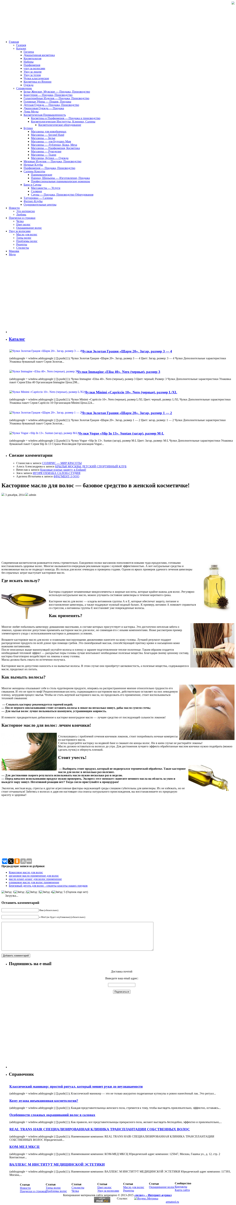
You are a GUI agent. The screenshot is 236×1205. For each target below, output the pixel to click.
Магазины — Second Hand (47, 134)
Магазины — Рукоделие (46, 151)
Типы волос (23, 237)
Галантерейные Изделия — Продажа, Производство (56, 98)
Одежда (28, 85)
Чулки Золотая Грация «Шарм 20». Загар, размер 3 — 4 (126, 351)
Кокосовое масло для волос (26, 872)
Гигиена (29, 51)
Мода (12, 254)
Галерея (21, 45)
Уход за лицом (32, 71)
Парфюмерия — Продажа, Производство (49, 168)
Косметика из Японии (37, 81)
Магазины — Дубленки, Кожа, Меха (54, 144)
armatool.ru (172, 1201)
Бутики (28, 128)
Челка (20, 221)
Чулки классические (36, 78)
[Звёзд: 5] (58, 892)
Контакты (181, 1186)
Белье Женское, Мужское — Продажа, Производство (57, 91)
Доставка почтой (121, 971)
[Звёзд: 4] (46, 892)
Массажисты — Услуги (45, 188)
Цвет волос (23, 224)
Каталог (21, 48)
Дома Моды (31, 111)
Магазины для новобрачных (48, 131)
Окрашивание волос (29, 227)
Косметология (32, 58)
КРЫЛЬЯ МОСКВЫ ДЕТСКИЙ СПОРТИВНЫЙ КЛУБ (90, 466)
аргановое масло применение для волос (34, 875)
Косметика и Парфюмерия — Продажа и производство (65, 118)
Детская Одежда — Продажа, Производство (51, 104)
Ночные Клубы (33, 164)
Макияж (14, 251)
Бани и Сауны (32, 184)
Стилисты (22, 247)
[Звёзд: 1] (7, 892)
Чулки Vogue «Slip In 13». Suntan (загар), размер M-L (121, 433)
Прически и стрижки (22, 217)
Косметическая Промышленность (45, 114)
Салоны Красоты (34, 171)
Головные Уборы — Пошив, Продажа (47, 101)
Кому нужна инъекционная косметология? (43, 1101)
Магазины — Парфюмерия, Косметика (55, 148)
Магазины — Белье (43, 138)
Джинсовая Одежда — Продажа (44, 108)
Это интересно (25, 211)
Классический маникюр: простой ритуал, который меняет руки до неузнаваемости (76, 1086)
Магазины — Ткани (43, 154)
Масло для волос (26, 234)
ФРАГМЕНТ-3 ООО (66, 476)
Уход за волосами (20, 231)
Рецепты (21, 244)
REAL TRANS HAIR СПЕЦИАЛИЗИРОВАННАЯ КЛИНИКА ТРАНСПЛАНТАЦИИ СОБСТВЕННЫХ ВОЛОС (99, 1129)
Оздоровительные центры (40, 204)
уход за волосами (34, 68)
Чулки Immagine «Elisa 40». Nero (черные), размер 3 (118, 372)
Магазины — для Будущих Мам (51, 141)
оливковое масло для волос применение (34, 882)
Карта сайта (182, 1190)
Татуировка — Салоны (38, 197)
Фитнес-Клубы (33, 201)
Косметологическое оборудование (59, 124)
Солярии (36, 191)
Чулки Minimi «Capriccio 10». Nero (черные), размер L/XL (130, 392)
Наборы (29, 61)
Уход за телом (32, 75)
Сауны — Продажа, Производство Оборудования (62, 194)
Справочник (24, 88)
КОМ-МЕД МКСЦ (24, 1147)
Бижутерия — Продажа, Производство (48, 95)
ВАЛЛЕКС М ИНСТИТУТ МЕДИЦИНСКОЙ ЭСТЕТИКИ (57, 1164)
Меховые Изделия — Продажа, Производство (52, 161)
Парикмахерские (41, 174)
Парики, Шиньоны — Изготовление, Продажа (60, 178)
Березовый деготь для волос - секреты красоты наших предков (48, 885)
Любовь (21, 214)
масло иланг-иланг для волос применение (35, 879)
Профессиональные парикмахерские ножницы (60, 181)
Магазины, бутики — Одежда (49, 158)
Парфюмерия (32, 65)
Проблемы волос (26, 241)
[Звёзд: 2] (20, 892)
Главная (14, 41)
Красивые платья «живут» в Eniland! (63, 469)
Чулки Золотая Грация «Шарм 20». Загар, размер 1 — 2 (126, 413)
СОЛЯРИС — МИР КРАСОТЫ (62, 463)
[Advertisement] (31, 296)
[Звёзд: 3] (33, 892)
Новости (14, 207)
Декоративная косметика (39, 55)
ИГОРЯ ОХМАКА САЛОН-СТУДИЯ (56, 473)
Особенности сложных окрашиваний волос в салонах (52, 1115)
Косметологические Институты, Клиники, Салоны (63, 121)
